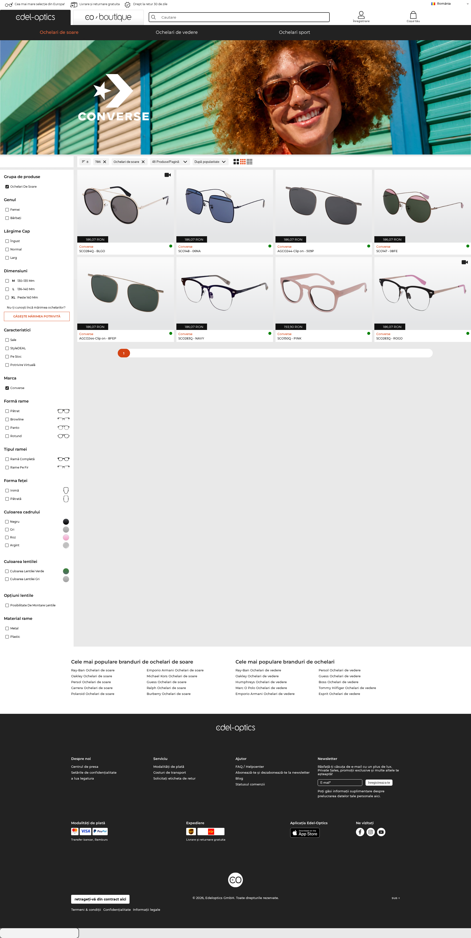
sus (395, 898)
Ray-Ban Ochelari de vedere (258, 670)
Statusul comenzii (250, 784)
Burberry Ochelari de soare (169, 694)
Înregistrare (361, 21)
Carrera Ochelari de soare (92, 688)
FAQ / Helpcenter (250, 767)
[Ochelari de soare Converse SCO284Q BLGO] (125, 203)
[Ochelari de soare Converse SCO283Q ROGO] (422, 291)
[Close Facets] (37, 161)
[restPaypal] (100, 831)
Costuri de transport (169, 772)
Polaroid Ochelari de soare (92, 694)
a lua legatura (82, 778)
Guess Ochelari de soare (166, 682)
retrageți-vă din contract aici (100, 899)
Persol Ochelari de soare (91, 682)
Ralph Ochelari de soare (166, 688)
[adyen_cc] (74, 831)
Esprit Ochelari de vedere (339, 694)
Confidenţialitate (117, 910)
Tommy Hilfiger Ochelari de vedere (347, 688)
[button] (35, 17)
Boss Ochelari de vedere (338, 682)
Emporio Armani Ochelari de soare (175, 670)
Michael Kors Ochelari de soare (172, 676)
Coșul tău (413, 21)
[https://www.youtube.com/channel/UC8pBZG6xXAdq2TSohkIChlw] (381, 833)
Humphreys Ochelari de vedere (261, 682)
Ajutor (241, 758)
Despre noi (81, 758)
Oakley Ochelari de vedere (257, 676)
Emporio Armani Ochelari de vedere (265, 694)
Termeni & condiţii (86, 910)
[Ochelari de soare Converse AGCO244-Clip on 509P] (323, 203)
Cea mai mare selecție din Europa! (40, 4)
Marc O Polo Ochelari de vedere (261, 688)
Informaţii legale (146, 910)
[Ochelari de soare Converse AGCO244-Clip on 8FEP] (125, 291)
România (444, 3)
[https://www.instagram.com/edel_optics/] (370, 833)
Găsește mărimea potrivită (36, 316)
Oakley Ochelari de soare (91, 676)
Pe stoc (16, 356)
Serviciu (160, 758)
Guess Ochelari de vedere (340, 676)
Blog (239, 778)
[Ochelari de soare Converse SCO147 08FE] (422, 203)
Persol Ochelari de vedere (340, 670)
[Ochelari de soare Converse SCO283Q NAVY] (224, 291)
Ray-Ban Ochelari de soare (93, 670)
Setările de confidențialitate (94, 772)
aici (377, 796)
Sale (13, 340)
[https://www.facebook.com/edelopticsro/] (360, 833)
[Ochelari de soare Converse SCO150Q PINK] (323, 291)
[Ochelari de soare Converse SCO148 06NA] (224, 203)
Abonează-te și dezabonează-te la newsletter (273, 772)
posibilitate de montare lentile (32, 605)
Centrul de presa (84, 767)
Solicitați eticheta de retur (174, 778)
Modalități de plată (168, 767)
